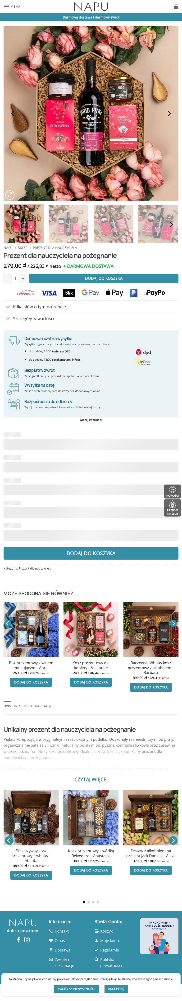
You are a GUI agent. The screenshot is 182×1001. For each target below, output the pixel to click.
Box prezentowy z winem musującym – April (31, 665)
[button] (12, 6)
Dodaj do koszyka (91, 553)
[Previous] (13, 113)
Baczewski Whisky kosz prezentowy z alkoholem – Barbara (151, 667)
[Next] (169, 113)
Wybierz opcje (112, 890)
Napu (8, 247)
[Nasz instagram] (27, 940)
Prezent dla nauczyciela (55, 247)
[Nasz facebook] (18, 940)
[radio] (102, 857)
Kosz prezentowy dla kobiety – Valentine (91, 665)
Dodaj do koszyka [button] (31, 682)
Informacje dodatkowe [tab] (33, 706)
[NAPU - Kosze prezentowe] (91, 6)
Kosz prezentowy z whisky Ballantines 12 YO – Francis (112, 873)
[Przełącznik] (8, 307)
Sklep (22, 247)
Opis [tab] (7, 706)
